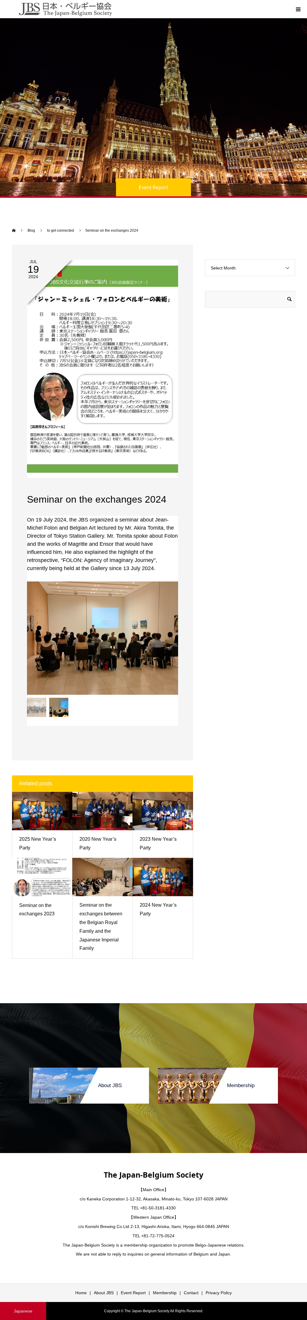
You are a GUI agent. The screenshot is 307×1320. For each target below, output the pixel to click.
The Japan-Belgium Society (153, 1175)
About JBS (104, 1292)
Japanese (23, 1311)
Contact (191, 1292)
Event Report (133, 1292)
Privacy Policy (219, 1292)
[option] (102, 638)
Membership (165, 1292)
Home (81, 1292)
